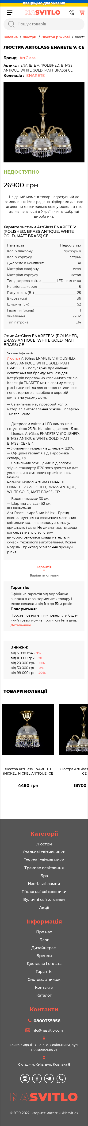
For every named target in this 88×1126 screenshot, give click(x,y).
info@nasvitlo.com (47, 1030)
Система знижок (44, 979)
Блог (44, 940)
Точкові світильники (44, 860)
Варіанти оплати (44, 575)
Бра (44, 876)
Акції (44, 907)
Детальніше (21, 625)
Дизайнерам (44, 948)
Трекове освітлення (44, 868)
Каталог (44, 995)
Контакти (44, 987)
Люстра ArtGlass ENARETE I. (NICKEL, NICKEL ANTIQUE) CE (28, 771)
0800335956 (47, 1020)
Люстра (14, 358)
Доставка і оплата (44, 963)
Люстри (44, 844)
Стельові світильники (44, 852)
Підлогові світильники (44, 891)
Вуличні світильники (44, 899)
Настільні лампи (44, 884)
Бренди (44, 956)
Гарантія (44, 567)
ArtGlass (27, 58)
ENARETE (35, 75)
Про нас (44, 932)
